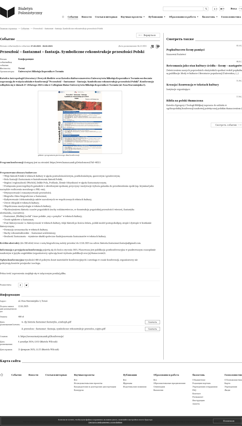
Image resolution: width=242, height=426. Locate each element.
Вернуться (150, 35)
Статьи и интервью (106, 17)
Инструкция (198, 400)
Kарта (227, 383)
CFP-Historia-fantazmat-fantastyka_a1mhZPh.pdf (47, 322)
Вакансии (158, 390)
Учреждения (230, 387)
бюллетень (208, 17)
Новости (87, 17)
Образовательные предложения (169, 383)
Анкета (196, 404)
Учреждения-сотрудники (204, 387)
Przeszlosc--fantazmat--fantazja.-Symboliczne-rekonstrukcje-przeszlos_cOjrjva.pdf (64, 329)
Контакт (196, 393)
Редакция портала (201, 383)
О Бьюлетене (198, 380)
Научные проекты (131, 17)
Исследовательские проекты (88, 383)
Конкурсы (79, 390)
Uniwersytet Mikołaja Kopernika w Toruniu (41, 71)
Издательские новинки (134, 387)
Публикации (155, 17)
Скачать (152, 322)
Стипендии (159, 387)
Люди (227, 390)
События (73, 17)
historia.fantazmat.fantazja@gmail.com (120, 243)
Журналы (127, 383)
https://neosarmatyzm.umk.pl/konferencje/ (42, 336)
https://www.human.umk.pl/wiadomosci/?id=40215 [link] (75, 162)
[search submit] (206, 9)
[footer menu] (2, 375)
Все (75, 380)
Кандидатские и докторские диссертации (95, 387)
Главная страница (8, 29)
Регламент (197, 397)
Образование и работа (182, 17)
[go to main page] (22, 13)
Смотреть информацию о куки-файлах (105, 422)
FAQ (194, 390)
